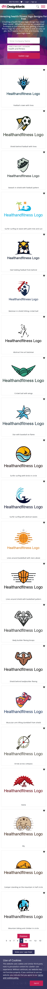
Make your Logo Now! (23, 952)
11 (30, 940)
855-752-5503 (14, 2)
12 (35, 940)
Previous (23, 936)
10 (26, 940)
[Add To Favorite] (44, 69)
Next (23, 945)
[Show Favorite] (21, 2)
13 (40, 940)
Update (23, 56)
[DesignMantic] (13, 6)
